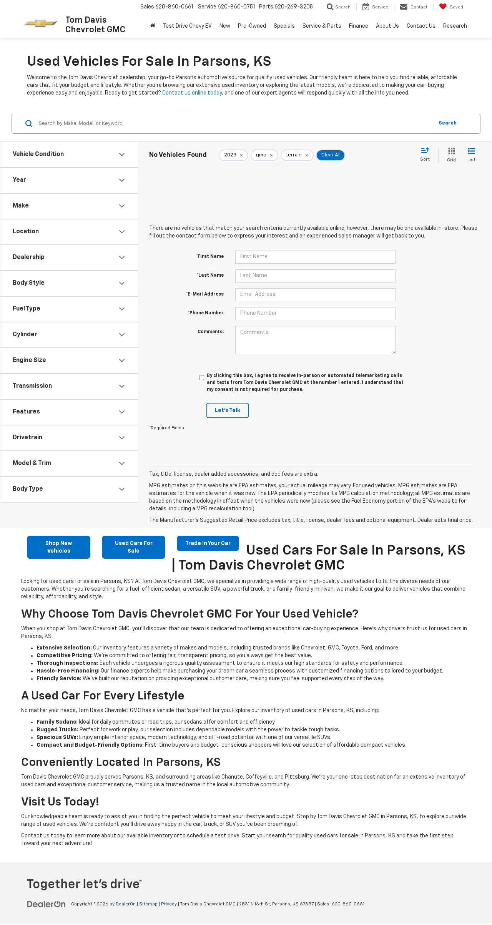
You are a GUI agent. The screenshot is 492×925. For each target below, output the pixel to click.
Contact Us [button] (421, 26)
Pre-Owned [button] (252, 26)
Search (448, 123)
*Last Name (210, 275)
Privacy (169, 904)
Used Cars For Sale (134, 547)
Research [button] (455, 26)
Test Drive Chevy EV (187, 26)
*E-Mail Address (205, 294)
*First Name (210, 256)
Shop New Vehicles (58, 547)
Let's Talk (227, 410)
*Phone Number (206, 313)
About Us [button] (387, 26)
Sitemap (148, 904)
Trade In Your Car (208, 543)
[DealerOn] (46, 904)
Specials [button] (284, 26)
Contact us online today (192, 93)
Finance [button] (358, 26)
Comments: (211, 332)
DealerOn (126, 904)
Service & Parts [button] (322, 26)
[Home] (152, 26)
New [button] (224, 26)
